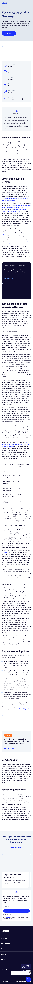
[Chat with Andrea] (28, 979)
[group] (15, 871)
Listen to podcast (9, 748)
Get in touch (8, 278)
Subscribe (16, 911)
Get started (7, 33)
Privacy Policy (7, 917)
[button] (29, 3)
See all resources (15, 847)
